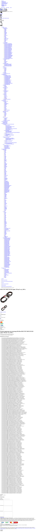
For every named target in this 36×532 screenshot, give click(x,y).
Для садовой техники (7, 134)
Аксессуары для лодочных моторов (10, 126)
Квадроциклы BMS (6, 255)
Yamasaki (5, 176)
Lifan (5, 108)
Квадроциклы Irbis (6, 242)
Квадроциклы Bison (6, 241)
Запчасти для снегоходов (9, 141)
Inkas (5, 67)
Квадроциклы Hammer (7, 264)
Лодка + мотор (5, 27)
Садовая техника (4, 1)
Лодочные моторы (5, 28)
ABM (5, 219)
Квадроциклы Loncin (7, 258)
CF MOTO (5, 203)
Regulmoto (5, 171)
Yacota (5, 113)
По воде (5, 124)
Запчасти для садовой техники (8, 143)
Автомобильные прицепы (5, 2)
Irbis (4, 153)
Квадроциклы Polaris (6, 252)
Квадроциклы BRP (6, 243)
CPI (4, 227)
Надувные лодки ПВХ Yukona (8, 48)
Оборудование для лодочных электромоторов (11, 128)
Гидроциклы (4, 72)
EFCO (5, 94)
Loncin (5, 168)
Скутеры (4, 211)
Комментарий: (2, 516)
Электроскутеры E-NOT (7, 228)
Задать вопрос (7, 7)
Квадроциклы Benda (6, 265)
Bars (5, 276)
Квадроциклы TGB (6, 263)
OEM (5, 200)
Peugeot (5, 222)
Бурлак (5, 40)
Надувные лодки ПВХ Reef (7, 57)
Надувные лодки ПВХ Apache (8, 49)
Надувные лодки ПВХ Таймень (8, 46)
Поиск (11, 7)
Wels (5, 218)
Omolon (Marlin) (6, 38)
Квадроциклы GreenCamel (7, 261)
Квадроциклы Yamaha (7, 238)
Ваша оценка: (2, 499)
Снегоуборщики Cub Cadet (7, 76)
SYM (5, 224)
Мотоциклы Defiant (6, 183)
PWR (5, 170)
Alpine (5, 275)
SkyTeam (5, 179)
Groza (5, 204)
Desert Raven (6, 178)
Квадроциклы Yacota (6, 240)
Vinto (5, 202)
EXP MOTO (5, 192)
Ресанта (5, 90)
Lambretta (5, 233)
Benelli (5, 156)
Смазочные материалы (7, 147)
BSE (5, 169)
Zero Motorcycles (6, 181)
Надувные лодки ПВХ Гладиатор (8, 58)
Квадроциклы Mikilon (7, 250)
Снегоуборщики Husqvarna (7, 77)
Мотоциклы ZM (6, 189)
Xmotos (5, 173)
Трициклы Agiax (6, 188)
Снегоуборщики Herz (7, 79)
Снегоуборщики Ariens (7, 84)
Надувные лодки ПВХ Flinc (7, 50)
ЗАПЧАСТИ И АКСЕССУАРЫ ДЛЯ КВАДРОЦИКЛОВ (13, 132)
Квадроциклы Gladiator (7, 260)
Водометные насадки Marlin (7, 64)
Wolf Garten (5, 91)
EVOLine (5, 98)
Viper (5, 226)
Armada (5, 195)
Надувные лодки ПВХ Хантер (8, 45)
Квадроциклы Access (7, 248)
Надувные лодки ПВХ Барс (7, 54)
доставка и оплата (1, 13)
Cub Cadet (5, 95)
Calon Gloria (5, 35)
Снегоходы (4, 268)
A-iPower (5, 109)
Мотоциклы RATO (6, 191)
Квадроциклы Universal (7, 253)
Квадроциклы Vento (6, 247)
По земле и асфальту (6, 130)
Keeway (5, 217)
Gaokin (5, 196)
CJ (4, 199)
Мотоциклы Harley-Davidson (7, 185)
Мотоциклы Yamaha (8, 139)
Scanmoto (5, 208)
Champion (5, 86)
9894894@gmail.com (7, 524)
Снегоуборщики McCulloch (7, 81)
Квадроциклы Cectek (7, 244)
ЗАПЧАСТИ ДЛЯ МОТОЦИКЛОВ (10, 138)
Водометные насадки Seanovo (8, 65)
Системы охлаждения (7, 148)
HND (5, 110)
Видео (1, 328)
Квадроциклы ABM (6, 254)
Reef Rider (5, 32)
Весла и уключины (8, 129)
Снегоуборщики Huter (7, 80)
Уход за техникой (6, 146)
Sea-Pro (5, 30)
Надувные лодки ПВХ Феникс (8, 56)
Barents (5, 70)
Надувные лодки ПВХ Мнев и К (8, 52)
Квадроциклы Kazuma (7, 249)
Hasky (5, 162)
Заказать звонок (3, 7)
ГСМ (3, 144)
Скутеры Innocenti (6, 229)
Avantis (5, 152)
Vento (5, 157)
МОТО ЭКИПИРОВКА (9, 131)
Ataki (5, 158)
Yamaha (5, 29)
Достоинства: (2, 505)
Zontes (5, 231)
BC (4, 235)
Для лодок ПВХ (8, 125)
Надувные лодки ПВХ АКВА (8, 43)
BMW (5, 160)
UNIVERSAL (6, 175)
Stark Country (6, 117)
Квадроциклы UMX (6, 267)
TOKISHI (5, 237)
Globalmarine (6, 42)
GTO (5, 205)
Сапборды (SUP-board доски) (6, 73)
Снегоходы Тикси (6, 272)
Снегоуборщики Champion (7, 82)
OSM (5, 277)
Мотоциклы (4, 149)
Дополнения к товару (2, 327)
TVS (5, 209)
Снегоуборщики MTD (7, 78)
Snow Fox (5, 274)
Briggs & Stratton (6, 103)
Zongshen (5, 104)
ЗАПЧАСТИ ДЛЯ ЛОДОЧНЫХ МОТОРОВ (11, 142)
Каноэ (4, 66)
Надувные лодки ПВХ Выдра (8, 53)
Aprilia (5, 215)
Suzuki (5, 174)
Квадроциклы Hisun (6, 257)
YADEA (5, 234)
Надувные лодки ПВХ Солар (8, 51)
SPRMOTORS (6, 236)
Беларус (5, 85)
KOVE (5, 193)
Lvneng (5, 230)
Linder (5, 68)
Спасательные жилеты (8, 127)
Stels (5, 41)
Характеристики (2, 326)
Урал (5, 180)
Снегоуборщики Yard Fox (7, 75)
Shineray (5, 172)
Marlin (5, 31)
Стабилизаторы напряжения (6, 120)
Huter (5, 89)
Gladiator (5, 33)
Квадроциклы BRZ (6, 259)
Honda (5, 36)
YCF (5, 155)
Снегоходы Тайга (6, 271)
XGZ (5, 197)
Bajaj (5, 159)
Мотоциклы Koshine (6, 186)
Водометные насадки (5, 63)
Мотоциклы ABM (6, 182)
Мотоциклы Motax (6, 187)
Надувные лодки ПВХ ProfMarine (8, 55)
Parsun (5, 34)
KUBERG (5, 194)
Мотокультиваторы (5, 87)
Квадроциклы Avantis (7, 239)
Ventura (5, 119)
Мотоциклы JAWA (6, 190)
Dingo (5, 273)
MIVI (5, 206)
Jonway (5, 225)
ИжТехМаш (5, 198)
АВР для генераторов (5, 111)
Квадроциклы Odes (6, 266)
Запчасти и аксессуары (4, 3)
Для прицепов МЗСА (8, 136)
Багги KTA (5, 256)
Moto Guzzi (5, 166)
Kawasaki (5, 164)
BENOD (5, 232)
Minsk (5, 165)
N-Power (5, 118)
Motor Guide (5, 61)
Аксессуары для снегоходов (9, 133)
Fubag (5, 105)
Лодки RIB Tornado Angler (7, 47)
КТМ (5, 154)
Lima (5, 220)
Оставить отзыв (2, 517)
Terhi (5, 71)
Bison (5, 167)
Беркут (5, 69)
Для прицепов (6, 135)
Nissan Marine (6, 39)
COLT (5, 201)
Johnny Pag (5, 163)
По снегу (3, 4)
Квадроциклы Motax (6, 251)
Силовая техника (4, 100)
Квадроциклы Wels (6, 245)
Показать (1, 530)
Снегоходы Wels (6, 270)
